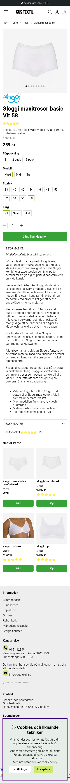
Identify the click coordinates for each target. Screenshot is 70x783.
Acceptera (43, 769)
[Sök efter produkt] (50, 11)
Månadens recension (16, 625)
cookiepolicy (49, 762)
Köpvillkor (9, 610)
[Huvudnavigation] (6, 11)
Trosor (25, 22)
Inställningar (20, 769)
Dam (15, 22)
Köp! (18, 503)
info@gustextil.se (20, 674)
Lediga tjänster (12, 631)
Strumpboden (11, 600)
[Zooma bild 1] (35, 61)
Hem (5, 22)
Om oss (8, 615)
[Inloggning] (56, 11)
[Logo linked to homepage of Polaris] (24, 12)
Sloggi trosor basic (44, 22)
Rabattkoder (10, 620)
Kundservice (10, 605)
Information (14, 248)
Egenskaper (14, 423)
